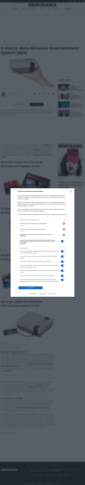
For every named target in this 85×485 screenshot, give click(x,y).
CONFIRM (30, 287)
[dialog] (42, 242)
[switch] (63, 223)
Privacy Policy (52, 293)
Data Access (42, 293)
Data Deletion (33, 293)
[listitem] (42, 220)
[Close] (71, 191)
